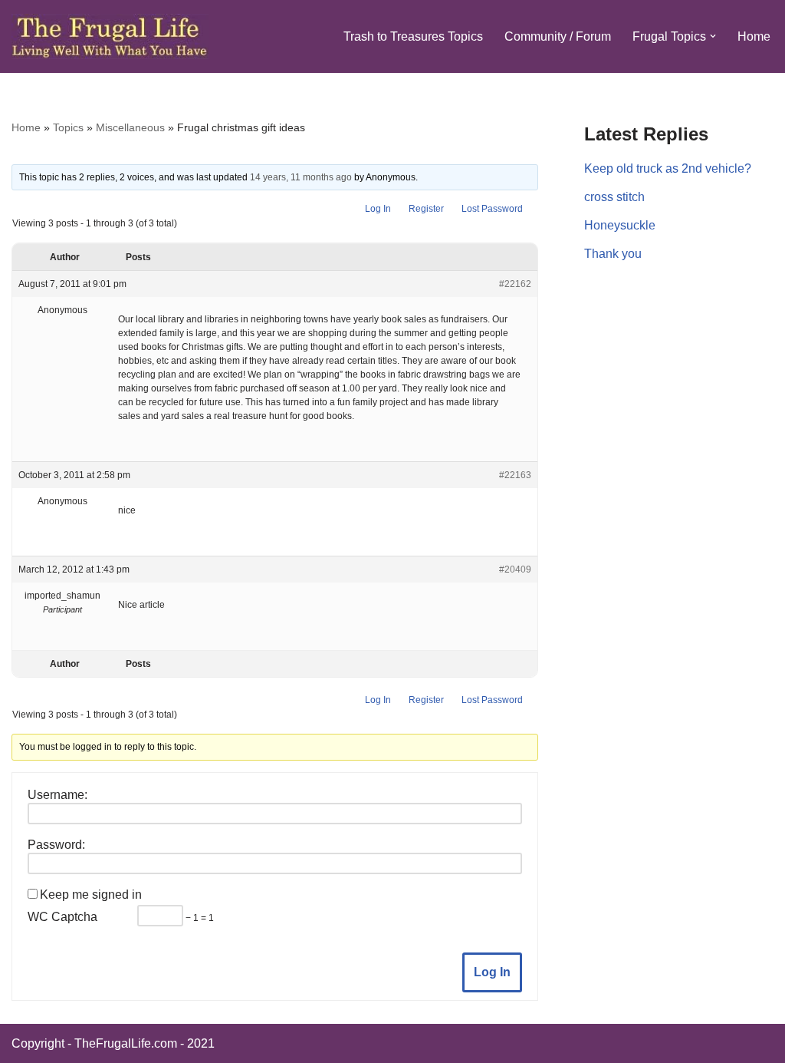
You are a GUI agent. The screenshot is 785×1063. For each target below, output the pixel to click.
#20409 (515, 569)
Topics (68, 127)
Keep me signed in (91, 894)
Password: (56, 844)
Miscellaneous (130, 127)
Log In (378, 208)
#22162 (515, 284)
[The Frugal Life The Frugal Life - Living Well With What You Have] (110, 36)
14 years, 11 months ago (301, 177)
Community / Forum (557, 36)
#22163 (515, 475)
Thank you (613, 253)
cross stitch (614, 196)
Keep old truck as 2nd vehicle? (667, 168)
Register (426, 208)
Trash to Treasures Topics (413, 36)
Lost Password (492, 208)
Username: (57, 794)
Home (753, 36)
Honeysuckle (619, 225)
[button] (713, 36)
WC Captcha (62, 916)
